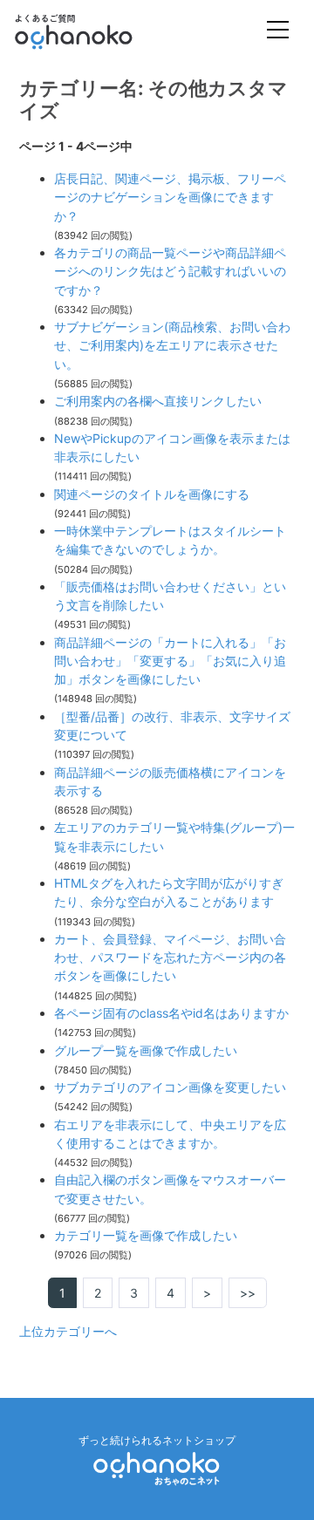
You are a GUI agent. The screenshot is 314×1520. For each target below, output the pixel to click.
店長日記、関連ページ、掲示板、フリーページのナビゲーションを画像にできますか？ (170, 197)
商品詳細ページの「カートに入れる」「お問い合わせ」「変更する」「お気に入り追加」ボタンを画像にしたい (170, 661)
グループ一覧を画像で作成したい (145, 1050)
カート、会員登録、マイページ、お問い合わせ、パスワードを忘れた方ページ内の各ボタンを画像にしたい (170, 957)
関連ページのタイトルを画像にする (151, 494)
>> (248, 1292)
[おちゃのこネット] (157, 1467)
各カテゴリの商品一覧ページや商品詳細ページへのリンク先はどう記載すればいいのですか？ (170, 271)
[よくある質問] (97, 31)
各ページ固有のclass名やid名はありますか (171, 1012)
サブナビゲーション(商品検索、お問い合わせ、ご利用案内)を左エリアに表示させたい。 (172, 345)
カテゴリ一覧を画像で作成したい (145, 1235)
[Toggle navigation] (278, 32)
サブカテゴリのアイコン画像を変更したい (170, 1087)
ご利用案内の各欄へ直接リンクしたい (158, 400)
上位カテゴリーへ (68, 1331)
